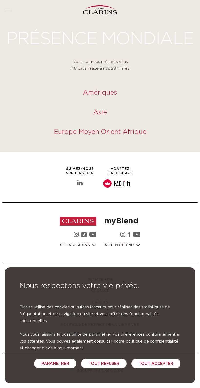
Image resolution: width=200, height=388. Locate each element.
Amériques (100, 92)
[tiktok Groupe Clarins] (84, 235)
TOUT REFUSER (104, 364)
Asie (100, 112)
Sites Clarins (75, 245)
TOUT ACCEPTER (156, 364)
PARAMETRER (55, 364)
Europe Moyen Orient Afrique (100, 132)
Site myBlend (120, 245)
